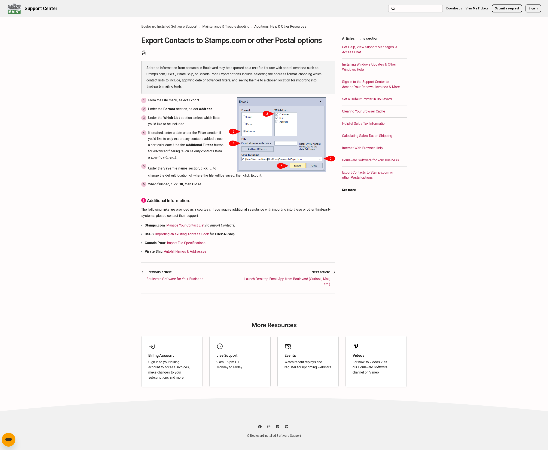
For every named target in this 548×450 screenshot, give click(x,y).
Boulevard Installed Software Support (169, 26)
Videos (358, 355)
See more (349, 190)
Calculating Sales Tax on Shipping (367, 136)
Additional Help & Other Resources (280, 26)
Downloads (454, 8)
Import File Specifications (186, 243)
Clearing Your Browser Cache (363, 111)
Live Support (227, 355)
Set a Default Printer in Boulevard (367, 99)
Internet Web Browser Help (362, 148)
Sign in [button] (533, 8)
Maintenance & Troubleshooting (225, 26)
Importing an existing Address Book (182, 234)
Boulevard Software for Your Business (370, 160)
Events (290, 355)
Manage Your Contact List (185, 225)
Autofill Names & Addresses (185, 251)
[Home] (14, 8)
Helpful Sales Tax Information (364, 124)
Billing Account (161, 355)
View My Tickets (477, 8)
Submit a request (507, 8)
